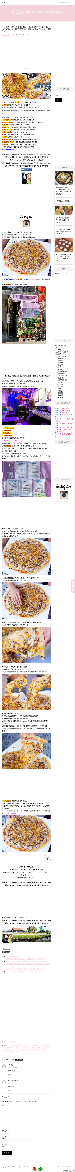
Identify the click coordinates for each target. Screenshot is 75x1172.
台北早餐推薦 (23, 1047)
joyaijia (14, 34)
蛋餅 (20, 102)
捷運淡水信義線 (62, 380)
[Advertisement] (26, 52)
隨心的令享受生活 (14, 1081)
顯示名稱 (5, 1131)
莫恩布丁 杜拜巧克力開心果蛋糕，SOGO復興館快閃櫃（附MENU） (28, 961)
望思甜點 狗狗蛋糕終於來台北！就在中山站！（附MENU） (25, 959)
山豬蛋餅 (26, 68)
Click (73, 586)
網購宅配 (60, 391)
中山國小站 (32, 279)
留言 (3, 1105)
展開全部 (57, 345)
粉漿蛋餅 (20, 110)
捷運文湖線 (61, 373)
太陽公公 (11, 1065)
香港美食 (60, 397)
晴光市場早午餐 (29, 1049)
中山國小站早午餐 (20, 1045)
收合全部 (63, 345)
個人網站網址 (4, 1145)
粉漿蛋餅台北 (11, 1052)
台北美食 (37, 1047)
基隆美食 (58, 350)
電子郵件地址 (4, 1138)
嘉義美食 (60, 365)
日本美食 (60, 384)
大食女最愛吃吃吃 (61, 356)
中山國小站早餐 (30, 1045)
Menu (6, 2)
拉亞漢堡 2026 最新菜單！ (14, 956)
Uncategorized (60, 347)
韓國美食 (60, 395)
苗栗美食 (60, 393)
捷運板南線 (5, 34)
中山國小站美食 (39, 1045)
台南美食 (60, 363)
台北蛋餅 (43, 1047)
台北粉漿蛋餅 (31, 1047)
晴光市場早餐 (38, 1049)
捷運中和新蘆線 (62, 371)
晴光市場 (8, 102)
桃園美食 (60, 388)
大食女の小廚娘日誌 (62, 352)
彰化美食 (60, 369)
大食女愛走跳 (60, 354)
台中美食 (60, 358)
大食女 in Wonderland (37, 12)
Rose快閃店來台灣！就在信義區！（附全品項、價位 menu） (25, 969)
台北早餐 (15, 1047)
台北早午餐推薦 (8, 1047)
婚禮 (59, 367)
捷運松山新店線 (62, 376)
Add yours (19, 1059)
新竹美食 (60, 382)
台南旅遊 (60, 360)
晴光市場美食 (46, 1049)
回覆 (9, 1074)
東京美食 (60, 386)
